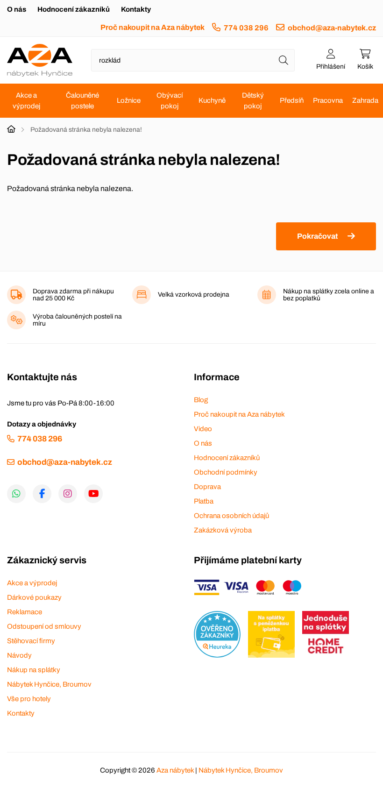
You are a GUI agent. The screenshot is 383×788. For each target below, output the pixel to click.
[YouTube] (93, 493)
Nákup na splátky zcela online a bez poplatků (328, 295)
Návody (19, 655)
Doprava (207, 486)
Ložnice (129, 100)
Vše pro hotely (29, 699)
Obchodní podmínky (225, 472)
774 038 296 (246, 28)
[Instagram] (67, 493)
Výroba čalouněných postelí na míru (77, 320)
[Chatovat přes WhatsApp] (16, 493)
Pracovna (328, 100)
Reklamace (24, 612)
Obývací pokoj (169, 101)
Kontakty (136, 9)
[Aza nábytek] (39, 60)
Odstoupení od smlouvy (44, 626)
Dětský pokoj (253, 101)
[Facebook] (42, 493)
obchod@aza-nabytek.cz (332, 28)
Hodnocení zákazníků (73, 9)
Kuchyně (212, 100)
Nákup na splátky (33, 670)
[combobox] (193, 60)
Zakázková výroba (223, 530)
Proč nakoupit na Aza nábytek (152, 27)
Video (203, 429)
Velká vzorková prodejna (193, 294)
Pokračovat (317, 236)
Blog (201, 400)
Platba (203, 501)
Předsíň (292, 100)
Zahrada (365, 100)
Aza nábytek (175, 770)
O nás (16, 9)
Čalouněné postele (82, 101)
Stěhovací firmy (31, 641)
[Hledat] (283, 60)
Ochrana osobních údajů (231, 515)
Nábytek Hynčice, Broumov (49, 684)
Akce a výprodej (26, 101)
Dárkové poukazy (34, 597)
